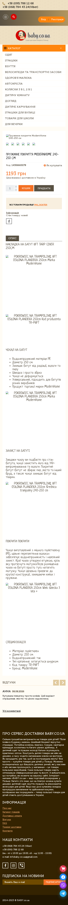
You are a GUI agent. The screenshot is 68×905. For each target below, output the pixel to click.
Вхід (43, 19)
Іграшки (11, 60)
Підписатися (54, 882)
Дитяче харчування (20, 106)
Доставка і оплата (12, 816)
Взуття (10, 66)
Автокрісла (14, 83)
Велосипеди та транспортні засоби (33, 72)
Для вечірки (14, 124)
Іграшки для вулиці (20, 112)
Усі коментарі (11, 710)
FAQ (4, 823)
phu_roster (40, 205)
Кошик (26, 188)
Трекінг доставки (11, 827)
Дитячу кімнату (17, 95)
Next (63, 683)
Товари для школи (19, 118)
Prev (56, 683)
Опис (12, 238)
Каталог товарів (11, 812)
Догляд (10, 101)
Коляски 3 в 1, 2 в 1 (18, 89)
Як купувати (54, 165)
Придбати (44, 188)
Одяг (8, 54)
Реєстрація (57, 19)
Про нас (6, 808)
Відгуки (6, 819)
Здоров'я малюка (18, 77)
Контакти (7, 831)
